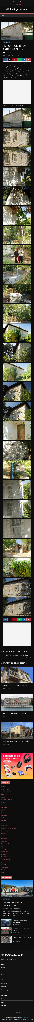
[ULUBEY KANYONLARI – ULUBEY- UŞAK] (17, 888)
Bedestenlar (4, 794)
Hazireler (3, 820)
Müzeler (3, 846)
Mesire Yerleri (5, 844)
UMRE (2, 872)
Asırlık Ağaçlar (5, 789)
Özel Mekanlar (6, 42)
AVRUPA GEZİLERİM (6, 792)
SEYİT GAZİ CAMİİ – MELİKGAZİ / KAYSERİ (21, 929)
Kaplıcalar (4, 825)
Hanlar (3, 818)
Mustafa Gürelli (15, 55)
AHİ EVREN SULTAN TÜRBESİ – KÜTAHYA (15, 652)
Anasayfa (3, 964)
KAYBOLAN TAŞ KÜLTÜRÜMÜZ (9, 828)
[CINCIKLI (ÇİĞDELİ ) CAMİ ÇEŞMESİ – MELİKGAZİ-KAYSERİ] (6, 939)
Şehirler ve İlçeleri (6, 859)
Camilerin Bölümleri (6, 799)
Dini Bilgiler (4, 807)
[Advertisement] (17, 92)
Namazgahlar (4, 849)
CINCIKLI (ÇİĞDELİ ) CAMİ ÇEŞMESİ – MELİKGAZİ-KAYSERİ (22, 938)
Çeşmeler (3, 805)
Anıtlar (3, 786)
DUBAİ (3, 810)
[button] (17, 117)
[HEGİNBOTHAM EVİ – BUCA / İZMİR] (17, 723)
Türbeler (3, 870)
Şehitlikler (4, 862)
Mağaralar (4, 838)
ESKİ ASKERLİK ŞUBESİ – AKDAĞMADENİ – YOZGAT (18, 657)
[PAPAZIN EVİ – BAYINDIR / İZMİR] (17, 668)
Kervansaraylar (5, 831)
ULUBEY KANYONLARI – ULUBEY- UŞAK (13, 904)
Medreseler (4, 841)
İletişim (3, 974)
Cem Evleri (4, 802)
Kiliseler (3, 833)
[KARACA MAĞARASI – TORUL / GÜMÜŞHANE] (6, 922)
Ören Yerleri (4, 851)
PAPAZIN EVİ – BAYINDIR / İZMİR (15, 686)
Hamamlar (4, 815)
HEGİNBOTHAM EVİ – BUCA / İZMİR (16, 741)
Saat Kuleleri (4, 857)
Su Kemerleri (4, 867)
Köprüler (3, 836)
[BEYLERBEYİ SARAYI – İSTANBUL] (17, 695)
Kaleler (3, 823)
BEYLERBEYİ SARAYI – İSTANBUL (15, 713)
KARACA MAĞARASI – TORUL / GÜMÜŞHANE (20, 921)
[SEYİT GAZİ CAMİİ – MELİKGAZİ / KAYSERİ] (6, 931)
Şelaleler (3, 864)
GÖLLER (3, 812)
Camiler (3, 797)
